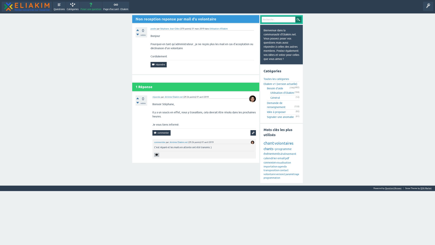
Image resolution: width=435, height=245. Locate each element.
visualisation (283, 162)
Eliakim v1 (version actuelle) (280, 83)
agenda (282, 166)
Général (275, 97)
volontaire (270, 174)
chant (269, 143)
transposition (271, 170)
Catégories (73, 9)
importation (271, 166)
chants (268, 149)
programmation (272, 177)
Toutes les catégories (276, 78)
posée (153, 29)
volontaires (283, 143)
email (281, 158)
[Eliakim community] (27, 7)
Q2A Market (426, 188)
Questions (59, 9)
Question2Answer (393, 188)
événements (272, 154)
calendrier (270, 158)
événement (288, 154)
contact (284, 170)
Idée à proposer (276, 111)
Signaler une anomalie (280, 116)
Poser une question (91, 9)
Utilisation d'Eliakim (219, 29)
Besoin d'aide (275, 88)
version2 (280, 174)
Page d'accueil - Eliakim (115, 9)
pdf (287, 158)
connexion (270, 162)
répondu (156, 97)
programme (283, 149)
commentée (159, 142)
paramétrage (292, 174)
